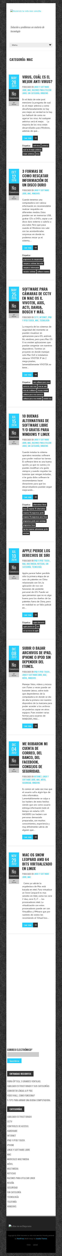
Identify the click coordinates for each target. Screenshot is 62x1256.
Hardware (12, 1130)
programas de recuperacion (33, 259)
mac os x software (29, 390)
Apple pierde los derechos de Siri (36, 553)
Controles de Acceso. (18, 1126)
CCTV (36, 317)
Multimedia (31, 563)
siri (38, 626)
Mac (29, 90)
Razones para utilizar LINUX (21, 1178)
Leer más (27, 138)
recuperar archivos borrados (33, 263)
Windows (44, 93)
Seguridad (26, 782)
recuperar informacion (31, 267)
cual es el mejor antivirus (32, 149)
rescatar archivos (29, 271)
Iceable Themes (41, 1239)
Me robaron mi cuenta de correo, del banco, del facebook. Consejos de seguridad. (35, 757)
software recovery (43, 271)
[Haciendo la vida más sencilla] (25, 11)
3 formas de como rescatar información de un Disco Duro (35, 178)
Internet (43, 317)
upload (35, 1245)
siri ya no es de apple (30, 630)
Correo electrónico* (19, 1050)
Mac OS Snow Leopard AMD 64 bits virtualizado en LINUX (37, 861)
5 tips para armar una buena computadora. (29, 1100)
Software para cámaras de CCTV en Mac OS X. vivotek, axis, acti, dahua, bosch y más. (36, 300)
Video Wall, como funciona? (21, 1095)
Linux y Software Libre (32, 674)
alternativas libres (39, 504)
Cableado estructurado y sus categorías (28, 1086)
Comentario (14, 97)
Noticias (41, 563)
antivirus (45, 145)
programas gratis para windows (34, 521)
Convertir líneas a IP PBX (19, 1090)
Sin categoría (33, 93)
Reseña (10, 1182)
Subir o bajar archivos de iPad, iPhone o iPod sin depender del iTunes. (37, 657)
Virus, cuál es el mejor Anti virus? (37, 79)
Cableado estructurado (19, 1116)
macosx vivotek (43, 390)
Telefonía (12, 1201)
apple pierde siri (29, 626)
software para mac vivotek (32, 398)
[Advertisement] (21, 992)
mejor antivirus (28, 153)
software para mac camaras (33, 394)
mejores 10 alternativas (37, 508)
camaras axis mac (29, 386)
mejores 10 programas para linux (35, 517)
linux (25, 508)
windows (26, 533)
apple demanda (39, 622)
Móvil (24, 678)
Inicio (29, 1245)
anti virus (36, 145)
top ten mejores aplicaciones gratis (35, 529)
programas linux (29, 525)
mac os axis (42, 386)
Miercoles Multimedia (18, 1159)
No (14, 93)
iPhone (10, 1145)
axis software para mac (41, 382)
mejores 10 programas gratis (33, 512)
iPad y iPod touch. (42, 560)
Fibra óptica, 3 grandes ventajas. (24, 1081)
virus (38, 153)
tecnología (44, 320)
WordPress (20, 1239)
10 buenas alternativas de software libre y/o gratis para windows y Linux (35, 425)
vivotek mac (47, 398)
